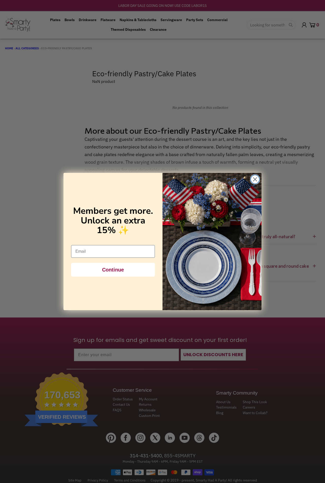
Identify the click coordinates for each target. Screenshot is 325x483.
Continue (113, 270)
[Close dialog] (255, 179)
